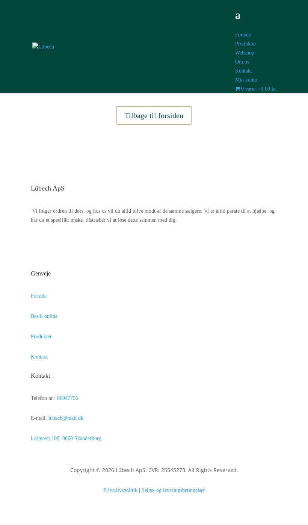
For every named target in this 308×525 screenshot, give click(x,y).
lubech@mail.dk (65, 418)
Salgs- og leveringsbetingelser (173, 490)
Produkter (41, 336)
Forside (39, 296)
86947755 (67, 398)
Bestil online (44, 316)
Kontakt (39, 357)
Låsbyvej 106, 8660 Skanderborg (66, 438)
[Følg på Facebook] (42, 242)
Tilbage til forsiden (154, 115)
